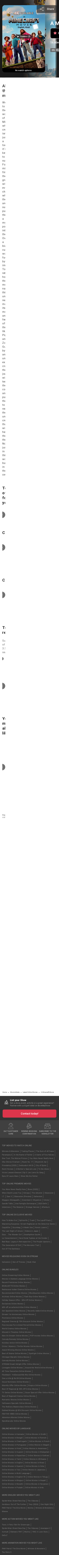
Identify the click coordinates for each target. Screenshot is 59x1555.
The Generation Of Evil (11, 1245)
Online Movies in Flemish (36, 1438)
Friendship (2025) (9, 1165)
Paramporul (7, 1155)
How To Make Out (9, 1220)
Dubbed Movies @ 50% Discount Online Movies (21, 1410)
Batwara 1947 (16, 1532)
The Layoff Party (44, 1220)
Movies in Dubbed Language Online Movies (20, 1279)
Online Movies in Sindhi (36, 1434)
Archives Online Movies (12, 1297)
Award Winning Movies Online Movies (18, 1350)
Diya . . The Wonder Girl (12, 1235)
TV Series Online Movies (12, 1393)
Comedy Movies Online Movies (15, 1361)
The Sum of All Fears (45, 1151)
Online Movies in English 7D (13, 1477)
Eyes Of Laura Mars (10, 1176)
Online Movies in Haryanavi (36, 1484)
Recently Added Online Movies (40, 1311)
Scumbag (16, 1227)
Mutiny (30, 1508)
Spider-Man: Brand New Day (13, 1501)
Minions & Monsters (10, 1151)
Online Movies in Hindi (11, 1448)
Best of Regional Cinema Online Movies (18, 1396)
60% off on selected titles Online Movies (19, 1307)
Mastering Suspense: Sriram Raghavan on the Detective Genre (28, 1224)
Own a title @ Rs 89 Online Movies (16, 1378)
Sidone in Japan (32, 1231)
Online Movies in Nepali (36, 1480)
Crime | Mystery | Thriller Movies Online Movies (22, 1346)
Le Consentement (9, 1238)
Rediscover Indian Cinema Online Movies (19, 1289)
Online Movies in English (12, 1463)
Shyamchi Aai (41, 1162)
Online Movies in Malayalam (37, 1452)
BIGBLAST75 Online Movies (13, 1286)
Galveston (38, 1196)
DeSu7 (4, 1535)
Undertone (6, 1207)
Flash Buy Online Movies (34, 1297)
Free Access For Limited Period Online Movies (21, 1325)
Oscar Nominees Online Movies (15, 1382)
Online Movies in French (39, 1441)
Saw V (9, 1196)
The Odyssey (33, 1501)
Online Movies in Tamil (11, 1459)
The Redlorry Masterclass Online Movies (19, 1407)
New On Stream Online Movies (15, 1336)
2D (53, 50)
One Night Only (46, 1504)
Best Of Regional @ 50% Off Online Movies (20, 1389)
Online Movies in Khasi (34, 1463)
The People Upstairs (41, 1242)
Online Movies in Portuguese (14, 1445)
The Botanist (18, 1207)
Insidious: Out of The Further (14, 1504)
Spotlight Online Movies (39, 1353)
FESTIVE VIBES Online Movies (14, 1414)
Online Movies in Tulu (11, 1470)
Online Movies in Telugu (38, 1477)
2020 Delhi (42, 1204)
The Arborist (37, 1193)
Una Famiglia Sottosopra (25, 1204)
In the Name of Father (23, 1155)
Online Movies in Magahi (38, 1445)
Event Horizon (8, 1169)
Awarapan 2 (45, 1528)
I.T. (3, 1196)
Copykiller (6, 1227)
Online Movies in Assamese (35, 1448)
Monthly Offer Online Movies (14, 1385)
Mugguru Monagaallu (11, 1200)
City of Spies (41, 1165)
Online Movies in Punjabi (12, 1488)
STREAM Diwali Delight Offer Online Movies (20, 1364)
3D (57, 50)
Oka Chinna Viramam (11, 1162)
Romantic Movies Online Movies (15, 1400)
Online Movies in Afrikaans (34, 1459)
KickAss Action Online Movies (15, 1343)
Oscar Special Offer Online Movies (40, 1393)
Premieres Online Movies (12, 1318)
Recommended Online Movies (14, 1293)
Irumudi (5, 1532)
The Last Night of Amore (12, 1231)
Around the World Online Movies (38, 1368)
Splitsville (23, 1220)
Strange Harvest (32, 1207)
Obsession (49, 1193)
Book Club (31, 1262)
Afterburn (46, 1207)
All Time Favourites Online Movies (16, 1371)
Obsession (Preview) (23, 1196)
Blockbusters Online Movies (41, 1293)
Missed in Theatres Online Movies (16, 1332)
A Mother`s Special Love (26, 1169)
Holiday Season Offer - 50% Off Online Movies (21, 1300)
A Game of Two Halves (44, 1155)
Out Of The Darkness (11, 1249)
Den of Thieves (19, 1262)
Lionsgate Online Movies (12, 1368)
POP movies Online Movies (41, 1336)
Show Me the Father (29, 1176)
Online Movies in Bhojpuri (13, 1480)
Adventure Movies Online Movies (16, 1417)
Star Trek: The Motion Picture (14, 1158)
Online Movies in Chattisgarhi (14, 1441)
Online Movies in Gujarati (12, 1452)
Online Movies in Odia (35, 1466)
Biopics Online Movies (37, 1385)
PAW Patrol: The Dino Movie (14, 1508)
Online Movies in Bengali (12, 1438)
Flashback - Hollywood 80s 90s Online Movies (21, 1375)
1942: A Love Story (40, 1532)
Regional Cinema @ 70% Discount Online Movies (22, 1321)
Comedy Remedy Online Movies (15, 1339)
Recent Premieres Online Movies (16, 1282)
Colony (46, 1200)
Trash (32, 1220)
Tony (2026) (33, 1504)
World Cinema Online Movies (14, 1329)
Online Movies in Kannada (13, 1434)
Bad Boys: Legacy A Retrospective (16, 1242)
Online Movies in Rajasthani (14, 1456)
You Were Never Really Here (41, 1158)
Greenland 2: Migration (31, 1200)
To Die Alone (43, 1169)
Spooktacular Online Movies (14, 1421)
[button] (23, 36)
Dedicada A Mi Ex (26, 1165)
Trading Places (27, 1151)
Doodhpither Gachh (32, 1235)
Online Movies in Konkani (38, 1456)
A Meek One (27, 1227)
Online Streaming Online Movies (15, 1275)
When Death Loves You (11, 1193)
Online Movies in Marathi (12, 1484)
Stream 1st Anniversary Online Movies (18, 1314)
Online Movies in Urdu (34, 1488)
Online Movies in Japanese (33, 1470)
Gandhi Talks (7, 1204)
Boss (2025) (33, 1189)
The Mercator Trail (31, 1245)
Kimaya (26, 1193)
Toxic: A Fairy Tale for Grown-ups (16, 1525)
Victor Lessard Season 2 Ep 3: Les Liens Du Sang (22, 1173)
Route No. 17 (27, 1162)
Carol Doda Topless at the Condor (33, 1238)
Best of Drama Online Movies (14, 1353)
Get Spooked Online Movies (13, 1311)
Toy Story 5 (6, 1552)
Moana (5, 1511)
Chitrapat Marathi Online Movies (16, 1357)
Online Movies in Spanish (12, 1466)
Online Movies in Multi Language (16, 1473)
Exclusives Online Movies (12, 1304)
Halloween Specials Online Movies (16, 1403)
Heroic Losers (41, 1227)
